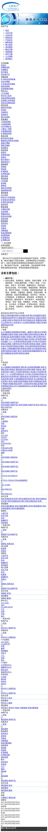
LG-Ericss (4, 439)
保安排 (11, 708)
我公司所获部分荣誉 (38, 315)
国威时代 (4, 520)
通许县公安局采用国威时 (31, 367)
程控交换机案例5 (7, 506)
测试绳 (3, 771)
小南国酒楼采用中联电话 (23, 379)
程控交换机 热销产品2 (9, 405)
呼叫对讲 (4, 105)
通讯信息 (12, 798)
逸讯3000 (4, 670)
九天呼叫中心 (6, 665)
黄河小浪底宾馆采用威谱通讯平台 (30, 351)
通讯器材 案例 (6, 790)
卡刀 (2, 767)
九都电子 (4, 798)
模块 (2, 769)
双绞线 (3, 748)
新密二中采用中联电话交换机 (16, 339)
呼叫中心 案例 (6, 703)
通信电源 (4, 178)
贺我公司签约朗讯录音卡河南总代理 (15, 315)
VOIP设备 (5, 63)
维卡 (2, 616)
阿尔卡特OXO (6, 407)
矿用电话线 (5, 755)
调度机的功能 (41, 320)
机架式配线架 (33, 708)
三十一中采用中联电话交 (15, 374)
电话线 (3, 750)
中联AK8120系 (7, 448)
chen (2, 605)
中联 (2, 424)
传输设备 (4, 77)
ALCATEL (5, 603)
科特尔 (3, 682)
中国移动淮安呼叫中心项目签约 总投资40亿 (18, 318)
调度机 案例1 (6, 598)
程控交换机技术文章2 (16, 501)
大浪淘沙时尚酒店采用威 (33, 384)
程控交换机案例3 (35, 506)
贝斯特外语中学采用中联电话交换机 (26, 344)
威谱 (2, 453)
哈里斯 (3, 548)
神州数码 (4, 651)
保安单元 (17, 323)
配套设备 (4, 207)
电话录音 (4, 150)
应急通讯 (4, 119)
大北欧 (3, 677)
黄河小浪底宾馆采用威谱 (18, 381)
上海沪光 (4, 513)
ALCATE (4, 435)
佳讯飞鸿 (4, 516)
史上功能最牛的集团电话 (11, 367)
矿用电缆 (4, 752)
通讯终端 (4, 193)
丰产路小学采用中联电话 (35, 374)
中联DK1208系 (7, 450)
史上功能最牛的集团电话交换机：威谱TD (17, 332)
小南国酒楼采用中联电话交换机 (19, 349)
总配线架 (23, 708)
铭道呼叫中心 (6, 672)
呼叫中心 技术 (6, 698)
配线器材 (4, 221)
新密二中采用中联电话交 (20, 372)
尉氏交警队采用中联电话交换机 (31, 334)
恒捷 (2, 428)
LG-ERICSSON (7, 607)
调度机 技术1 (6, 593)
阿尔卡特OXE (41, 405)
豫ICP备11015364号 (8, 828)
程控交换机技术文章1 (33, 501)
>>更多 (3, 398)
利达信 (3, 426)
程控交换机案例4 (21, 506)
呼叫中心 (4, 91)
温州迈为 (4, 431)
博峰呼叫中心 (6, 667)
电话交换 (4, 136)
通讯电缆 (4, 757)
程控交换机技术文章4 (26, 499)
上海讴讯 (4, 421)
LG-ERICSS (5, 644)
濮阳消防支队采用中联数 (25, 369)
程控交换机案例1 (18, 508)
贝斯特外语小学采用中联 (29, 377)
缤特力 (3, 684)
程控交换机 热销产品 (27, 405)
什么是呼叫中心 (7, 323)
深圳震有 (4, 523)
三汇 (2, 609)
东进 (2, 611)
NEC (3, 441)
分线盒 (17, 708)
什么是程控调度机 (28, 323)
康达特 (3, 679)
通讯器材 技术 (6, 785)
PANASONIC (6, 443)
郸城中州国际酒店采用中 (13, 384)
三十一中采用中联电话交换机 (20, 341)
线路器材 (4, 164)
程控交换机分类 (29, 320)
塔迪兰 (3, 551)
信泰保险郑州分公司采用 (27, 386)
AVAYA (4, 437)
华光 (2, 518)
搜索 (25, 251)
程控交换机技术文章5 (9, 499)
